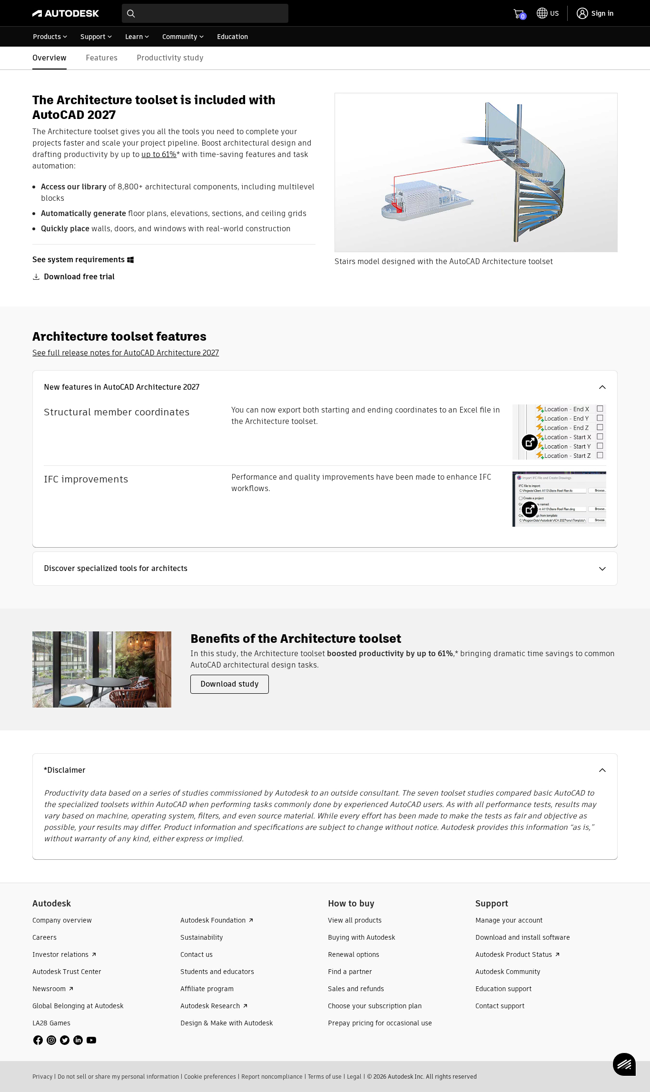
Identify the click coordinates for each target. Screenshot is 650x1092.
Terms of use (325, 1076)
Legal (354, 1076)
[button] (324, 387)
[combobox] (205, 13)
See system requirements (78, 259)
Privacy (42, 1076)
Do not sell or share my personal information (118, 1076)
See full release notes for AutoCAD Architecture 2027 (125, 352)
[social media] (64, 1040)
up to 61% (159, 154)
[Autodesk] (65, 13)
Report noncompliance (272, 1076)
